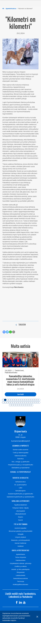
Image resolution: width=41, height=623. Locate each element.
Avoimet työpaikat (20, 528)
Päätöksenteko (20, 560)
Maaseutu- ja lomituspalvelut (20, 540)
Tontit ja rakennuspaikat (20, 453)
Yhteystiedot (21, 572)
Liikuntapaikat (20, 511)
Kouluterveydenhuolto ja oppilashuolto (20, 494)
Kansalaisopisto (20, 491)
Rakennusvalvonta (20, 456)
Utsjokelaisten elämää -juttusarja (20, 563)
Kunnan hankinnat (20, 543)
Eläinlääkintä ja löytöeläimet (21, 468)
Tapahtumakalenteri (20, 505)
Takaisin (22, 324)
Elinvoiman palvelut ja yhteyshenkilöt (20, 531)
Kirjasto (20, 517)
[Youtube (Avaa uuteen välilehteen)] (24, 602)
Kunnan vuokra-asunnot (20, 449)
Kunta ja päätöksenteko (20, 550)
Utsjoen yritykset (20, 537)
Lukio (20, 488)
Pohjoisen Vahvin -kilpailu (20, 508)
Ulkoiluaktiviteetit (20, 514)
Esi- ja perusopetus (20, 485)
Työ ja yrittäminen (20, 524)
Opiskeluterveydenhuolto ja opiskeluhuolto (20, 497)
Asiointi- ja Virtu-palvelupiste (20, 569)
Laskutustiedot (20, 575)
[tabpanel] (20, 375)
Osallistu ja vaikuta (21, 566)
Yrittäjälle (20, 534)
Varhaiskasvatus (20, 482)
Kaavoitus (20, 459)
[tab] (3, 400)
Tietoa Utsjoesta (20, 557)
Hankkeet (21, 546)
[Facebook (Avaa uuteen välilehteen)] (16, 602)
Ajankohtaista (20, 554)
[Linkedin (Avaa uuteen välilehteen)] (20, 602)
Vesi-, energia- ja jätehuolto (20, 462)
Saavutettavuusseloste (20, 578)
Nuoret (20, 520)
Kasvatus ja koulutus (20, 478)
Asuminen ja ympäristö (20, 446)
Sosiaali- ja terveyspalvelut (20, 472)
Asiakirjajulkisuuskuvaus (20, 584)
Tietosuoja (20, 581)
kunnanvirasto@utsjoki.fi (20, 441)
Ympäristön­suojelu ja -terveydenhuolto (20, 465)
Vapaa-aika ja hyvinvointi (20, 501)
